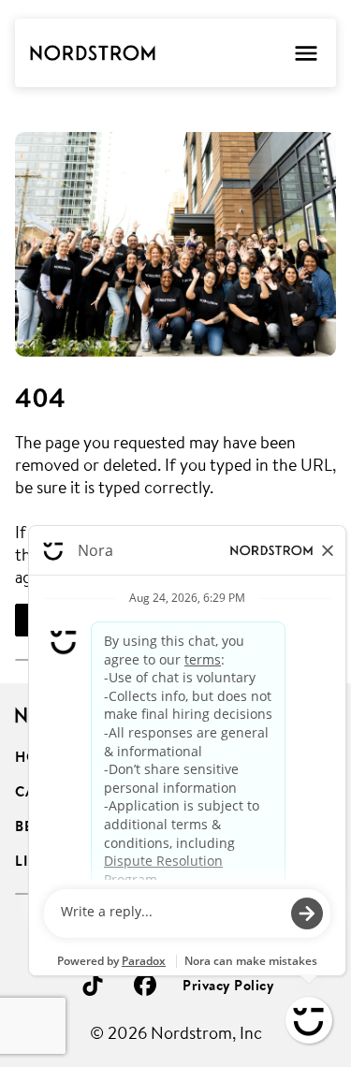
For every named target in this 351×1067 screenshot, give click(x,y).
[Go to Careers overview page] (92, 53)
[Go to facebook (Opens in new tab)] (145, 985)
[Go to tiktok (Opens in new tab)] (93, 985)
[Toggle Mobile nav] (305, 52)
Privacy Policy (228, 985)
